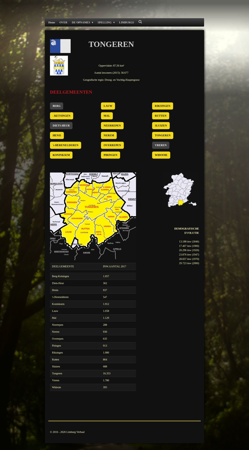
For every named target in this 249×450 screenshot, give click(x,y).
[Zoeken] (140, 21)
